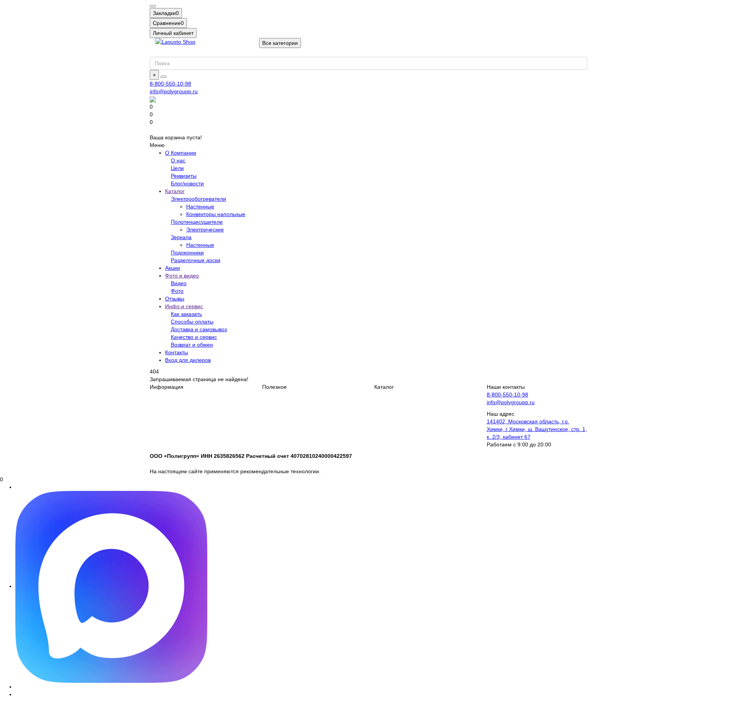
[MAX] (111, 586)
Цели (177, 168)
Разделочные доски (195, 260)
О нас (178, 160)
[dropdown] (153, 6)
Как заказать (186, 314)
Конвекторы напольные (215, 214)
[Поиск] (163, 77)
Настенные (200, 206)
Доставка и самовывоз (199, 329)
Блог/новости (187, 183)
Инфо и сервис (184, 306)
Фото (177, 291)
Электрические (205, 229)
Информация (166, 387)
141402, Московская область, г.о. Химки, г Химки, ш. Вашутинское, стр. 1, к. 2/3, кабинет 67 (537, 429)
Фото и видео (182, 276)
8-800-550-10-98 (170, 84)
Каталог (175, 191)
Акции (172, 268)
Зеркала (181, 237)
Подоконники (187, 252)
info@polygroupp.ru (174, 91)
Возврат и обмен (192, 345)
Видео (179, 283)
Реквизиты (184, 176)
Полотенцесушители (197, 222)
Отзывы (174, 299)
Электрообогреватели (198, 199)
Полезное (274, 387)
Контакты (176, 352)
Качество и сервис (194, 337)
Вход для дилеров (188, 360)
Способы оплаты (192, 322)
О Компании (180, 153)
